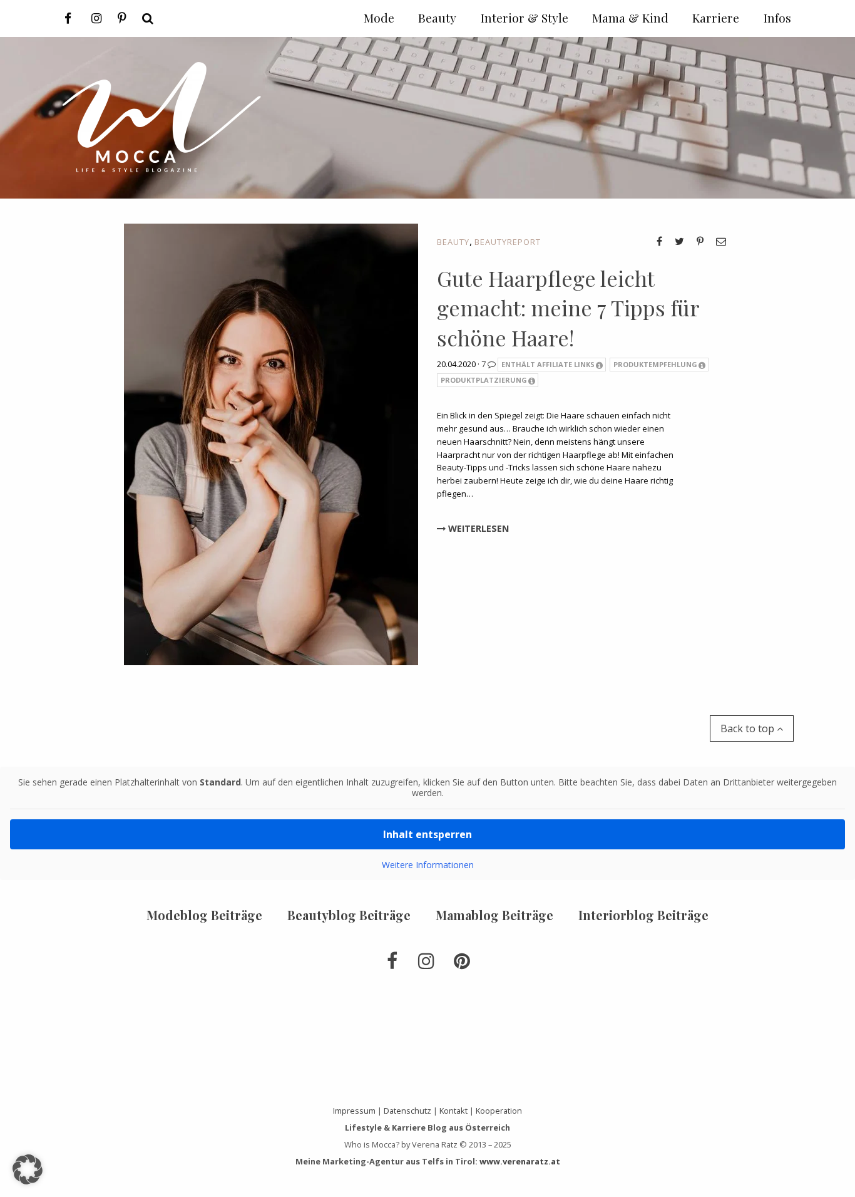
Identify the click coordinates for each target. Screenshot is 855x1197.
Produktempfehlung (655, 364)
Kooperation (499, 1110)
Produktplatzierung (484, 380)
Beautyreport (507, 241)
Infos (777, 17)
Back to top (748, 728)
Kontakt (453, 1110)
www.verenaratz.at (519, 1161)
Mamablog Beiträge (494, 914)
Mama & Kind (630, 17)
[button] (27, 1169)
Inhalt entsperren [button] (427, 834)
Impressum (354, 1110)
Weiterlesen (477, 528)
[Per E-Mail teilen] (721, 241)
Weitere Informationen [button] (428, 865)
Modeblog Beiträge (204, 914)
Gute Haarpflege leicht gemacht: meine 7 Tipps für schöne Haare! (568, 308)
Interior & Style (524, 17)
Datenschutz (407, 1110)
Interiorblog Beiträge (643, 914)
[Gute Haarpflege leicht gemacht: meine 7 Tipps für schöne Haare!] (271, 443)
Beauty (453, 241)
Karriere (715, 17)
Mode (379, 17)
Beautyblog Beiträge (349, 914)
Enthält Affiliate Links (548, 364)
